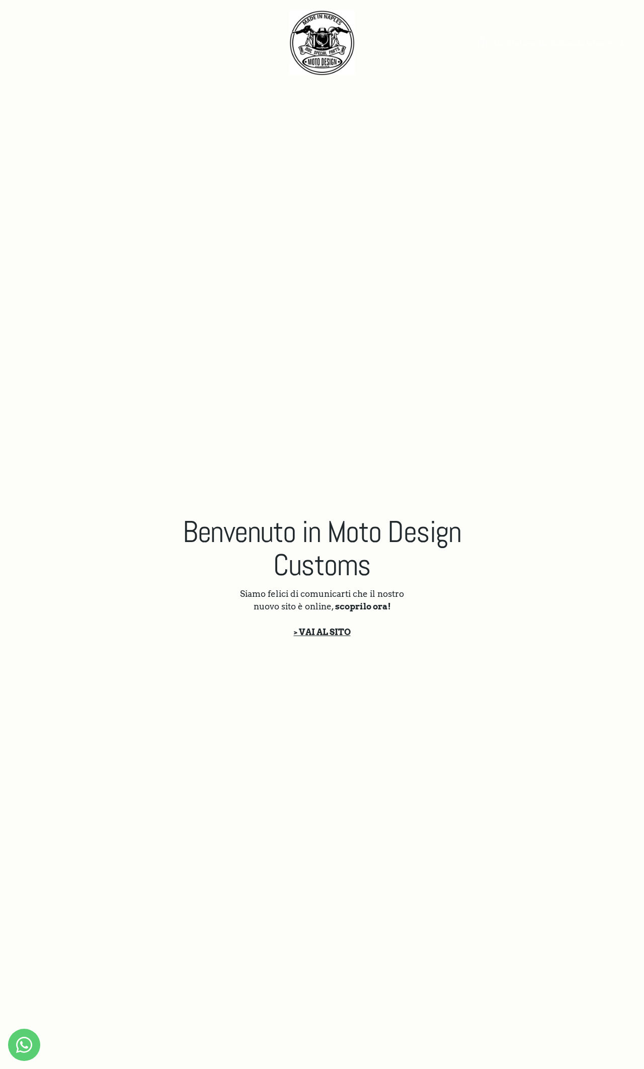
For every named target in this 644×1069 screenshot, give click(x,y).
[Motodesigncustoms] (322, 42)
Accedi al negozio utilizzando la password (558, 43)
